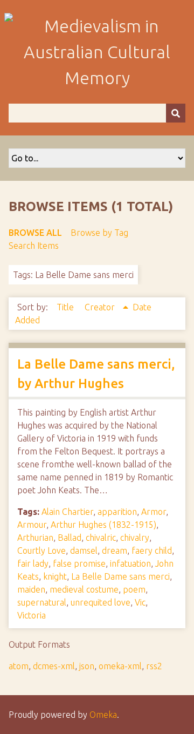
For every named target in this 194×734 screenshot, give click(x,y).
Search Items (34, 245)
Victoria (31, 615)
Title (66, 307)
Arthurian (35, 537)
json (86, 666)
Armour (31, 524)
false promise (79, 563)
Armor (153, 511)
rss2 (154, 666)
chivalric (101, 537)
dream (114, 550)
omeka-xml (120, 666)
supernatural (41, 602)
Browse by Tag (99, 232)
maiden (31, 589)
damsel (84, 550)
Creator (101, 307)
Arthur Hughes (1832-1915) (103, 524)
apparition (117, 511)
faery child (151, 550)
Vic (140, 602)
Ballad (69, 537)
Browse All (35, 232)
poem (134, 589)
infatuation (130, 563)
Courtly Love (41, 550)
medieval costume (84, 589)
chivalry (134, 537)
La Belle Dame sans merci (120, 576)
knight (55, 576)
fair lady (32, 563)
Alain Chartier (67, 511)
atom (19, 666)
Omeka (103, 714)
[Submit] (175, 113)
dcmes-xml (54, 666)
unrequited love (100, 602)
